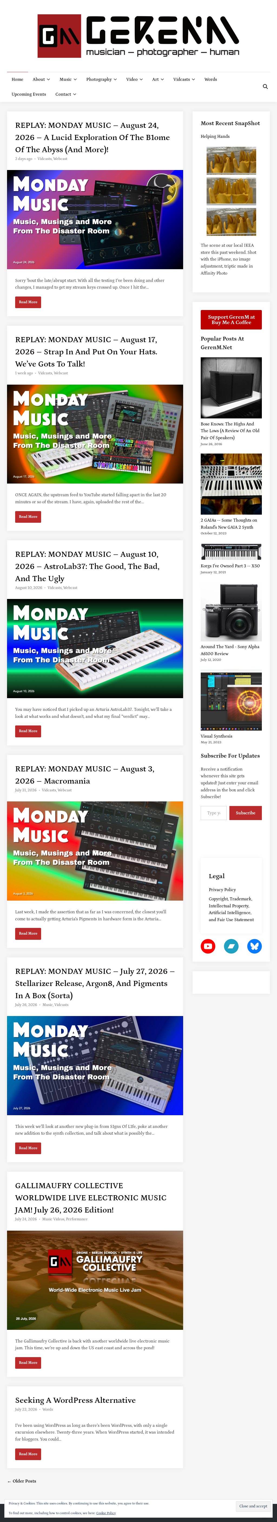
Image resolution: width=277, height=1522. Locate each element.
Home (17, 79)
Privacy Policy (222, 889)
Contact (63, 94)
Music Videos (53, 1219)
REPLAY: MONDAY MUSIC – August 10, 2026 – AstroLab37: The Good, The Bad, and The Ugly (87, 566)
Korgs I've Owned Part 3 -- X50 (230, 566)
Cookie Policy (106, 1513)
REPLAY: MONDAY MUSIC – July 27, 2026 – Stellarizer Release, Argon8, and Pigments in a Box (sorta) (95, 983)
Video (132, 79)
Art (155, 79)
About (39, 79)
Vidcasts (181, 79)
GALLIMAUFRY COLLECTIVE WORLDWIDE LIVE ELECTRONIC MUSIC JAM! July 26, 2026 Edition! (91, 1198)
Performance (77, 1219)
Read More (29, 304)
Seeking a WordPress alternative (75, 1400)
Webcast (60, 159)
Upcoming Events (29, 94)
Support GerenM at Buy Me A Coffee (231, 319)
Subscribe (245, 813)
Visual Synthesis (216, 736)
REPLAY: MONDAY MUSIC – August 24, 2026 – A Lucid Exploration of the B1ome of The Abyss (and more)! (92, 137)
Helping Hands (215, 136)
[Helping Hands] (231, 191)
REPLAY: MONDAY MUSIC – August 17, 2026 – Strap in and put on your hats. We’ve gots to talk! (86, 352)
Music (66, 79)
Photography (99, 79)
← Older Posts (21, 1481)
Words (211, 79)
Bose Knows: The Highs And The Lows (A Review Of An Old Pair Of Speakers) (230, 431)
